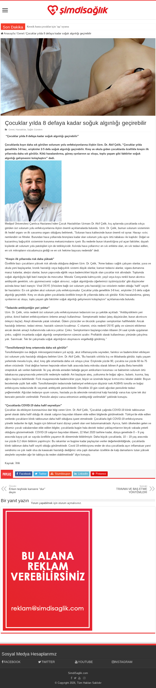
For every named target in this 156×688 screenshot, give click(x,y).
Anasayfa (9, 33)
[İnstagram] (84, 678)
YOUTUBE (85, 662)
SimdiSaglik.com (78, 673)
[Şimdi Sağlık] (78, 9)
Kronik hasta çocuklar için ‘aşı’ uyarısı (48, 26)
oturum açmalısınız (69, 503)
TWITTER (48, 662)
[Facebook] (71, 678)
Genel (20, 33)
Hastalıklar (21, 129)
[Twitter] (75, 678)
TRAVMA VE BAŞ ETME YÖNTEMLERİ (131, 489)
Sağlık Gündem (34, 129)
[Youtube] (79, 678)
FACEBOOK (12, 662)
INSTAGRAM (123, 662)
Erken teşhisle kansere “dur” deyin (27, 489)
